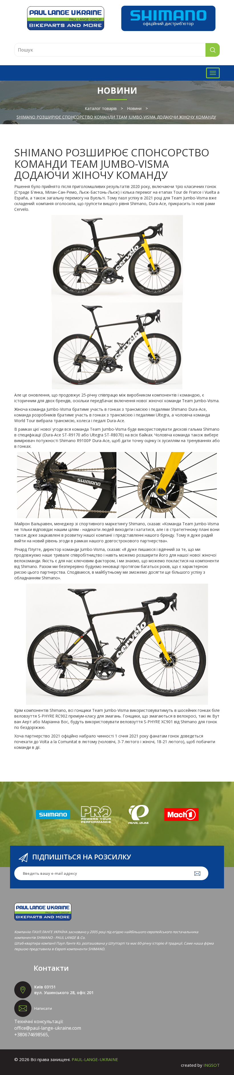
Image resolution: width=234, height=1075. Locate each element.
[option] (53, 814)
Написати (43, 1008)
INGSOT (211, 1065)
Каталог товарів (101, 108)
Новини (134, 108)
